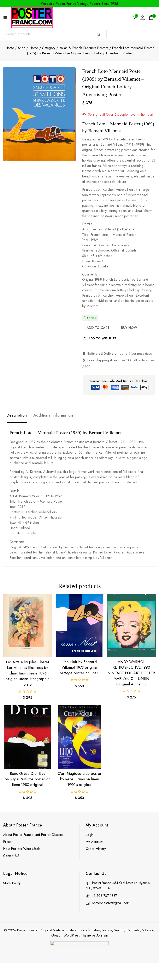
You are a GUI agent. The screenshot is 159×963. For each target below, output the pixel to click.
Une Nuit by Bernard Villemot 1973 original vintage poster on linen (79, 667)
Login (90, 834)
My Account (94, 841)
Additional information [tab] (53, 415)
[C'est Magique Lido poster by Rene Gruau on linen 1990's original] (79, 737)
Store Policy (12, 883)
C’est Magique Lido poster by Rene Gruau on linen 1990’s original (80, 779)
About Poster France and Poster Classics (33, 834)
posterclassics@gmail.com (110, 903)
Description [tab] (17, 415)
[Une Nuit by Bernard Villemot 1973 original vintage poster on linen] (79, 625)
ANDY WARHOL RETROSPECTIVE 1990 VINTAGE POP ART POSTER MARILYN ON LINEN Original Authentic (131, 673)
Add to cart (98, 327)
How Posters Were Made (22, 848)
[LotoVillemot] (39, 114)
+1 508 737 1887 (104, 895)
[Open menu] (5, 18)
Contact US (11, 855)
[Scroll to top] (149, 940)
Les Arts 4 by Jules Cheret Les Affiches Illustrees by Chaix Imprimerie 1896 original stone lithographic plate (27, 673)
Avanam (102, 935)
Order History (96, 848)
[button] (27, 650)
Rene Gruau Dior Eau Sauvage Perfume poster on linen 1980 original (28, 779)
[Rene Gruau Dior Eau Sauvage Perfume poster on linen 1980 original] (27, 737)
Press (7, 841)
